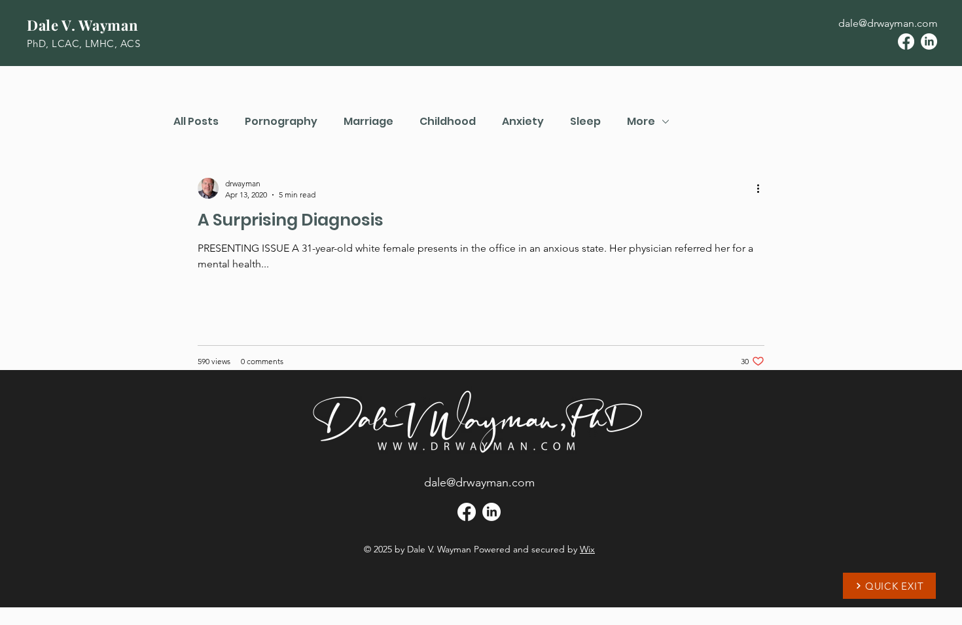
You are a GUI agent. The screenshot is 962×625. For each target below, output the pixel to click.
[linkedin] (929, 41)
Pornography (281, 121)
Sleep (585, 121)
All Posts (196, 121)
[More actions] (762, 188)
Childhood (447, 121)
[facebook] (906, 41)
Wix (587, 549)
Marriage (368, 121)
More (641, 121)
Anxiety (523, 121)
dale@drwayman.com (888, 23)
